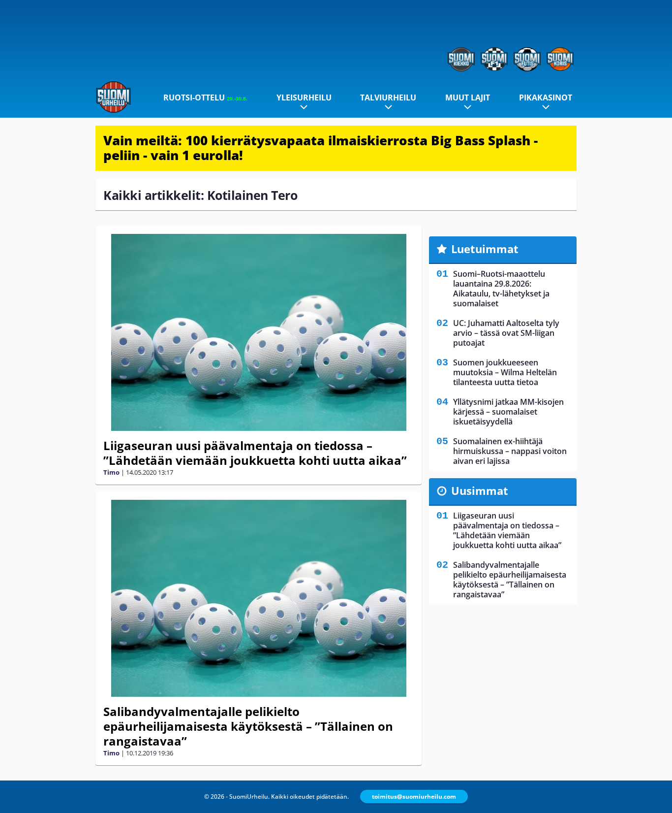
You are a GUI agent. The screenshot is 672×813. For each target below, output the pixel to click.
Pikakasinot (545, 97)
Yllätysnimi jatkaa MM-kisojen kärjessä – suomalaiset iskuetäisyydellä (508, 411)
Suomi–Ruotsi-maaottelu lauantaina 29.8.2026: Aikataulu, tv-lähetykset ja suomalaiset (501, 288)
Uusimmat (479, 490)
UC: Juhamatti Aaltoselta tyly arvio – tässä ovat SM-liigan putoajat (506, 333)
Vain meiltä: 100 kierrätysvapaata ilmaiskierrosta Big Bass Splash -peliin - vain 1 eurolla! (320, 147)
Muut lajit (467, 97)
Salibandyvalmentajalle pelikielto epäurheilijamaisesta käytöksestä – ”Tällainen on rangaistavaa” (248, 726)
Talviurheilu (388, 97)
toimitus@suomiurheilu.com (414, 796)
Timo (111, 472)
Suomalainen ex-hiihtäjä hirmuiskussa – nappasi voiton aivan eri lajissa (510, 451)
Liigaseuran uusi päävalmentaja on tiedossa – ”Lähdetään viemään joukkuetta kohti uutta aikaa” (255, 452)
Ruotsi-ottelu (205, 97)
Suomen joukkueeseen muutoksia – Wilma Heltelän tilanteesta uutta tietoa (505, 372)
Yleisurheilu (304, 97)
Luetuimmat (485, 248)
